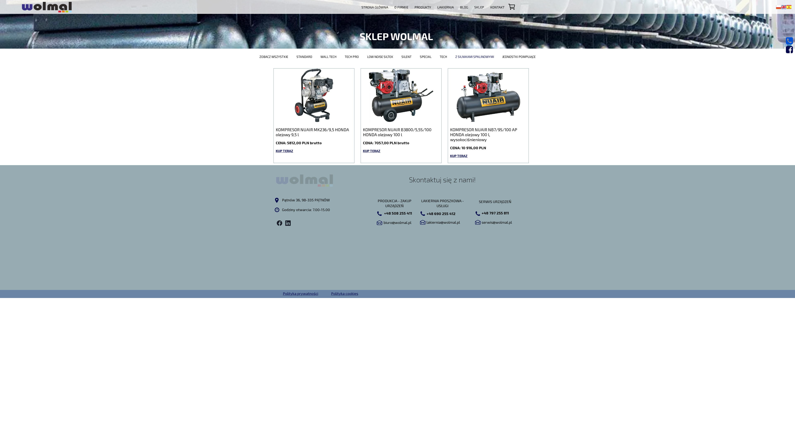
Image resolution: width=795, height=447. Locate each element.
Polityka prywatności (300, 293)
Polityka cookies (344, 293)
